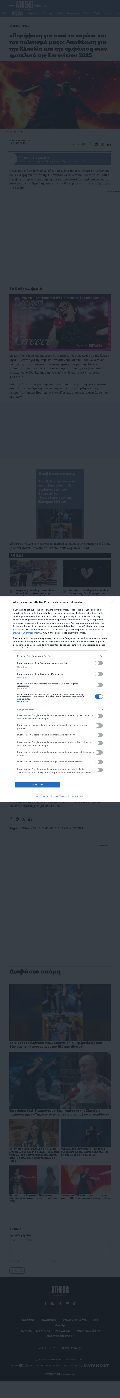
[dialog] (60, 699)
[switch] (99, 663)
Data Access (60, 796)
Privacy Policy (78, 796)
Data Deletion (42, 796)
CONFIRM (37, 785)
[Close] (114, 602)
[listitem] (60, 656)
